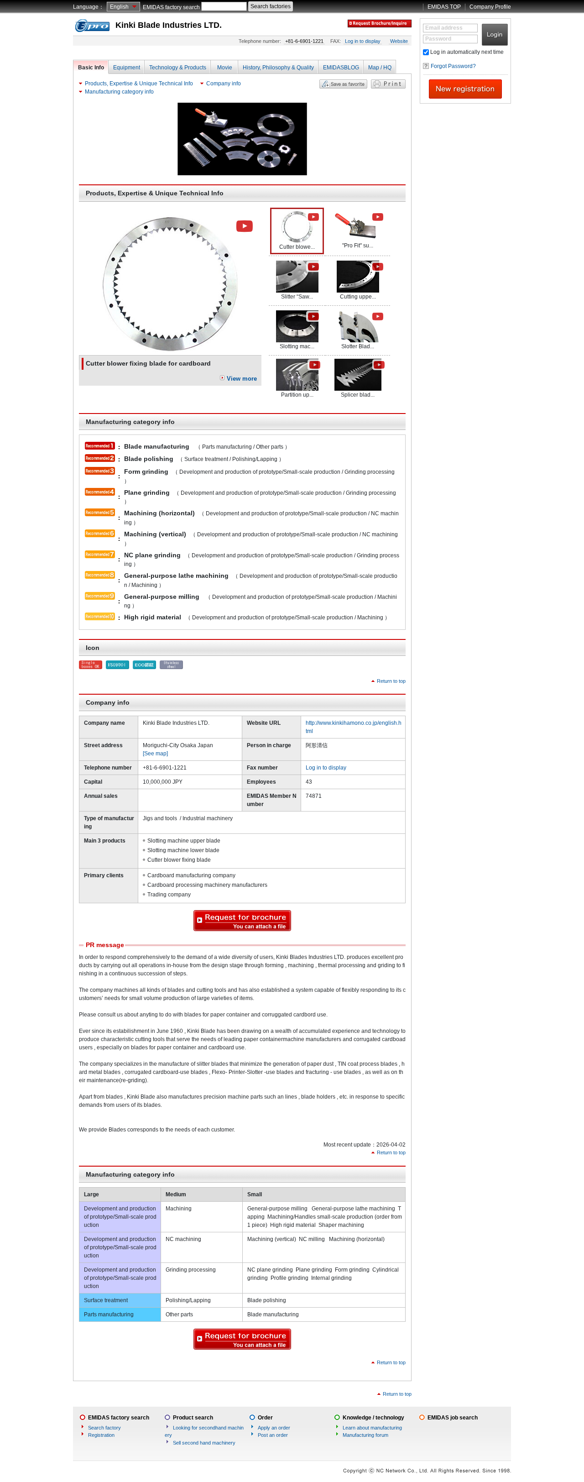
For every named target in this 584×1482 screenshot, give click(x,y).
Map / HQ (379, 67)
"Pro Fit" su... (357, 245)
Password (438, 39)
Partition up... (297, 395)
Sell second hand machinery (204, 1442)
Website (399, 41)
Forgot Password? (453, 66)
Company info (223, 83)
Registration (101, 1435)
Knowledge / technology (373, 1417)
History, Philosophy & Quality (278, 67)
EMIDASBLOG (341, 67)
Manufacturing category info (119, 92)
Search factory (104, 1427)
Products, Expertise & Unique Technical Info (139, 83)
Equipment (126, 67)
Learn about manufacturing (372, 1427)
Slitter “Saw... (297, 296)
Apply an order (274, 1427)
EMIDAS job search (453, 1417)
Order (265, 1417)
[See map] (155, 753)
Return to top (391, 681)
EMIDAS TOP (444, 7)
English (119, 7)
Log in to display (363, 41)
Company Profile (490, 7)
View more (242, 378)
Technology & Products (177, 67)
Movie (224, 67)
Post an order (273, 1435)
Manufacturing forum (365, 1435)
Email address (444, 28)
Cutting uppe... (358, 296)
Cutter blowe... (297, 247)
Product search (193, 1417)
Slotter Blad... (357, 346)
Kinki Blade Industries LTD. (168, 25)
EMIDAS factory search (171, 7)
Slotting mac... (297, 346)
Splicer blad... (358, 395)
